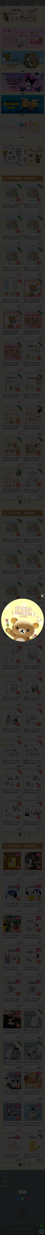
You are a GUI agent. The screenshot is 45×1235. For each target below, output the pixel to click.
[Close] (42, 595)
